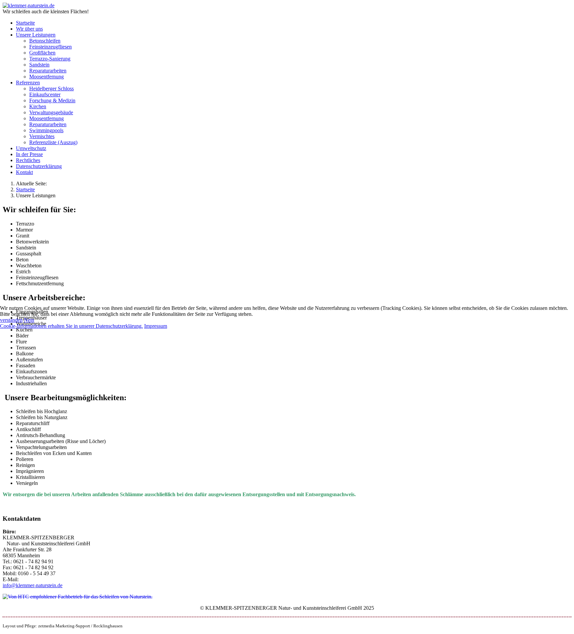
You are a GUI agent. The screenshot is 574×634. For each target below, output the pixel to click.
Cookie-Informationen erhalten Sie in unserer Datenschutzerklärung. (71, 326)
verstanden (11, 320)
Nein (29, 320)
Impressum (155, 326)
